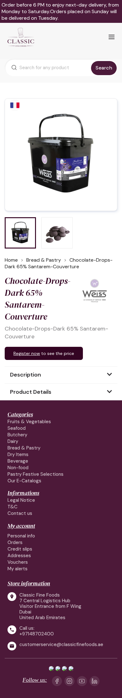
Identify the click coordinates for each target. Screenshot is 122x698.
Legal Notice (21, 500)
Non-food (18, 467)
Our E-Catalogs (24, 481)
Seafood (17, 428)
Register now (26, 353)
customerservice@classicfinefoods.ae (61, 645)
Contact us (20, 513)
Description (25, 374)
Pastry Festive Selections (36, 474)
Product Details (30, 392)
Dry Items (18, 454)
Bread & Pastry (24, 448)
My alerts (18, 569)
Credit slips (20, 549)
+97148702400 (36, 634)
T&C (13, 507)
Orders (15, 542)
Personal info (21, 536)
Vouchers (18, 562)
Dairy (13, 441)
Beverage (18, 461)
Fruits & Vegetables (29, 421)
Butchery (17, 435)
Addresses (19, 555)
